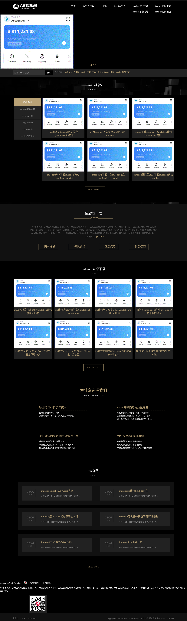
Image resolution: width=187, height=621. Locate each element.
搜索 (49, 73)
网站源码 (170, 618)
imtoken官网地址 (163, 12)
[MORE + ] (100, 237)
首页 (73, 6)
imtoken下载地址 (140, 12)
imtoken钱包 (120, 6)
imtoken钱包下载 (123, 72)
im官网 (104, 6)
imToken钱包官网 (72, 72)
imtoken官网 (109, 72)
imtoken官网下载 (163, 6)
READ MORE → (95, 190)
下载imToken (97, 72)
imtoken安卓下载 (140, 6)
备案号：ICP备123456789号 (24, 618)
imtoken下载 (86, 72)
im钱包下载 (88, 6)
